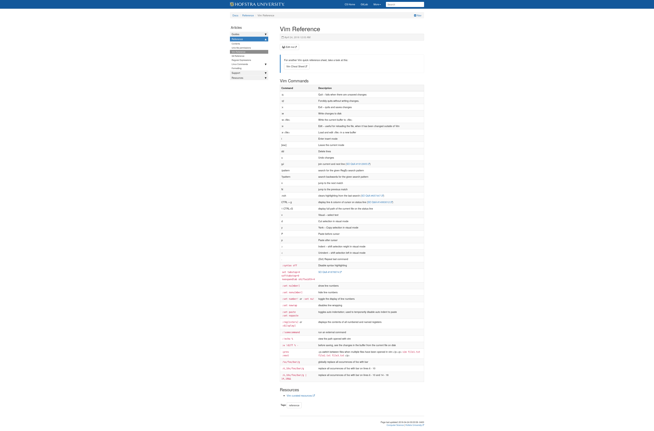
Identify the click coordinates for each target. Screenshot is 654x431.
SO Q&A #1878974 (328, 272)
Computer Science (395, 425)
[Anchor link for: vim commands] (311, 80)
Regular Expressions (241, 59)
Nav (419, 15)
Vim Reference (238, 51)
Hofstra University (413, 425)
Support (236, 73)
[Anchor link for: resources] (301, 389)
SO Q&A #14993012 (379, 202)
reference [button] (294, 405)
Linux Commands (240, 64)
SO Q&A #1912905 (356, 164)
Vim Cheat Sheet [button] (295, 66)
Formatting (237, 68)
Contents (236, 43)
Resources (237, 77)
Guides (235, 34)
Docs (235, 15)
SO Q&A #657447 (371, 195)
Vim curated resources (299, 395)
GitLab (364, 4)
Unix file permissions (241, 47)
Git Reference (238, 55)
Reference (248, 15)
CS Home (350, 4)
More (376, 4)
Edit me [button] (289, 47)
